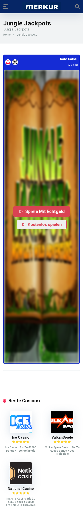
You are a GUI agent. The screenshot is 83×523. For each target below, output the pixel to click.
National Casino (21, 489)
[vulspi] (62, 432)
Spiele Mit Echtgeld (44, 211)
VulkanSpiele (62, 437)
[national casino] (21, 483)
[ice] (21, 432)
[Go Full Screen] (15, 62)
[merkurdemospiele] (41, 6)
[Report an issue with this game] (8, 62)
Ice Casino (20, 437)
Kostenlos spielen (45, 224)
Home (7, 34)
